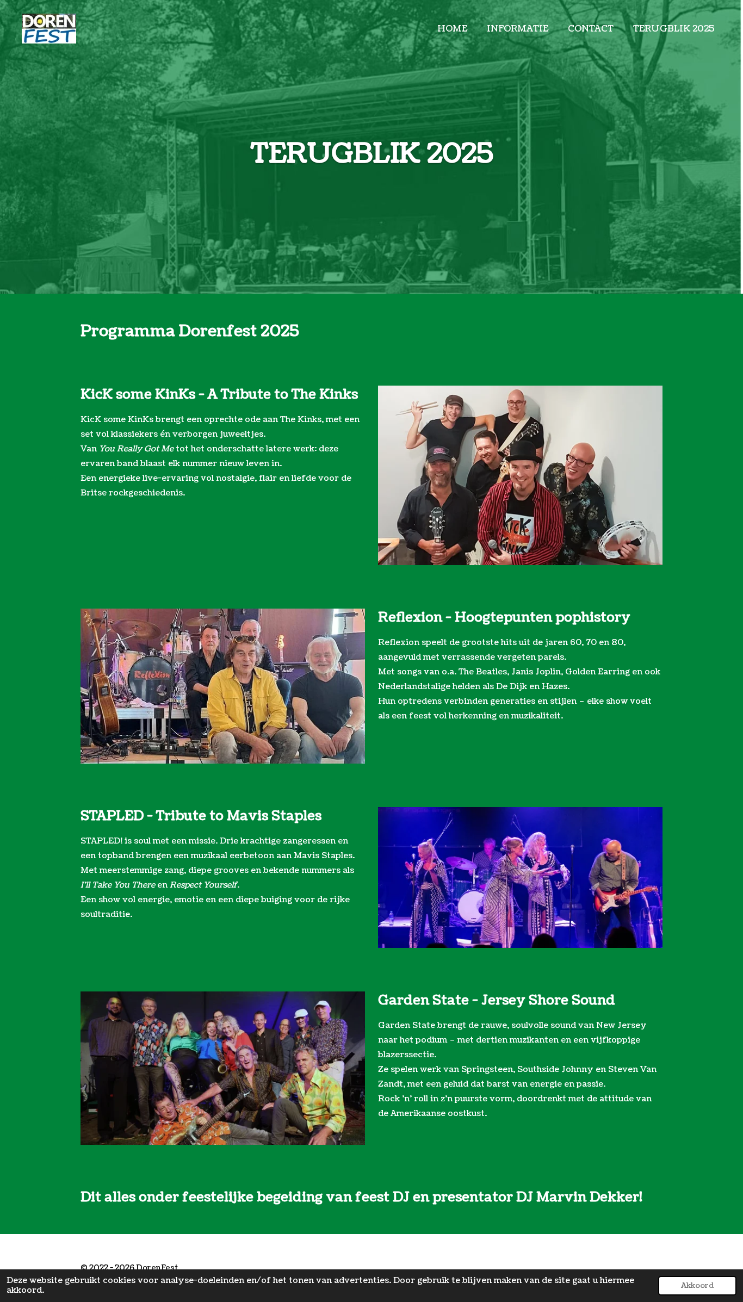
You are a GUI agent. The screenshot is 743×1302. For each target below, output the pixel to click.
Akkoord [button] (697, 1285)
